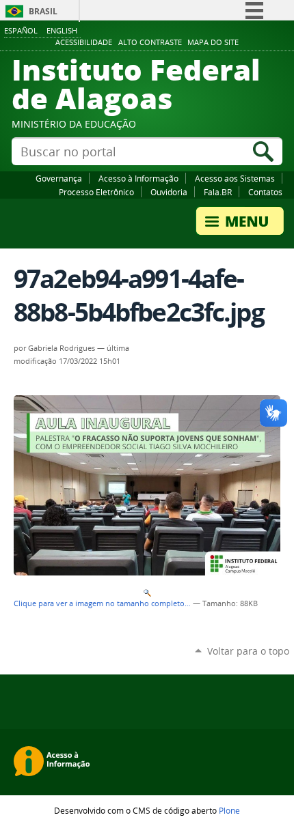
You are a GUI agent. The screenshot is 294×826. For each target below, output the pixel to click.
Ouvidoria (168, 191)
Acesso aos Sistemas (235, 178)
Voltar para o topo (248, 650)
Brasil (43, 11)
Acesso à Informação (138, 178)
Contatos (265, 191)
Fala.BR (218, 191)
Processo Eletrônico (96, 191)
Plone (229, 810)
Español (21, 30)
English (61, 30)
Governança (59, 178)
